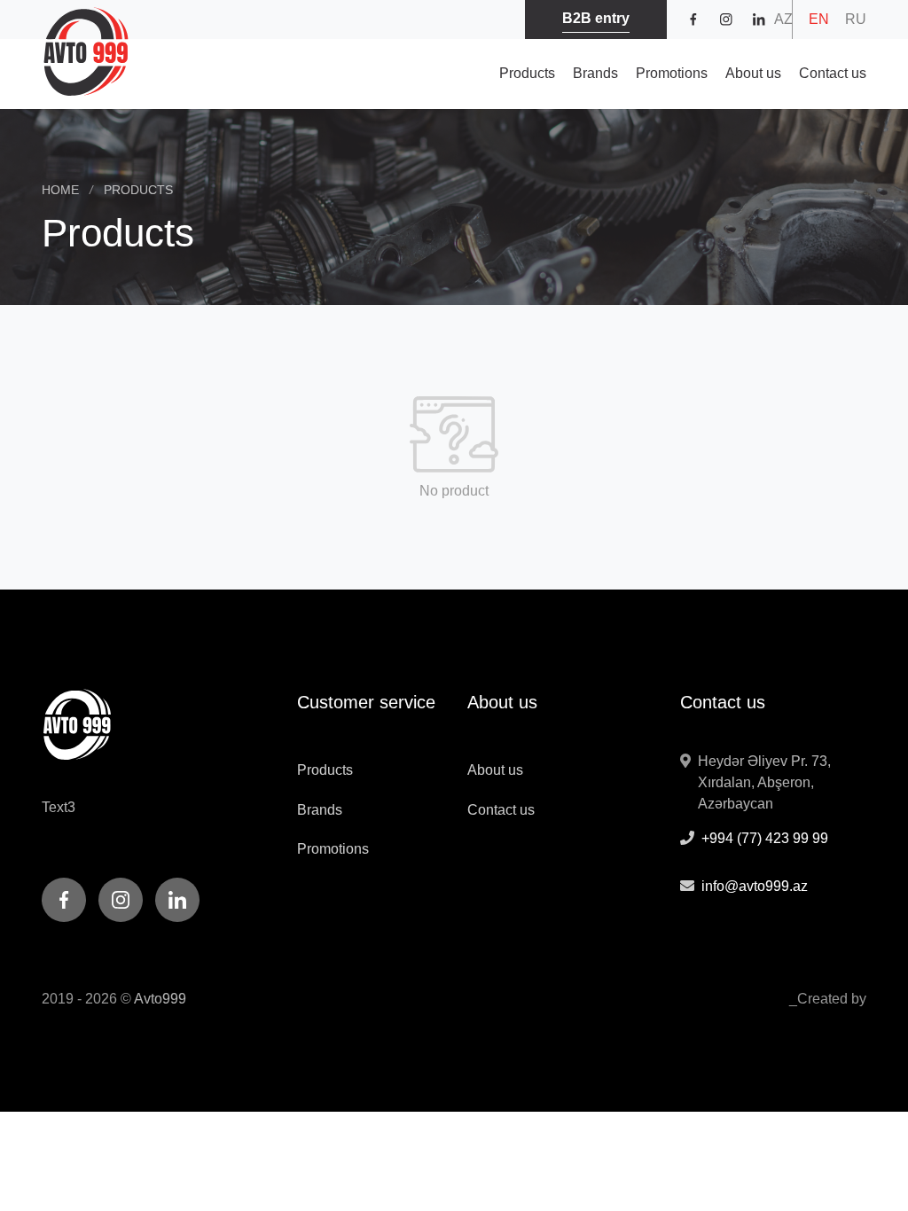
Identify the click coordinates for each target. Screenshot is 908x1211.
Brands (595, 73)
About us (753, 73)
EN (819, 19)
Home (67, 190)
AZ (783, 19)
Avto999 (160, 998)
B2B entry (596, 18)
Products (527, 73)
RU (855, 19)
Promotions (672, 73)
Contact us (832, 73)
